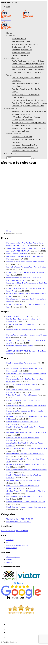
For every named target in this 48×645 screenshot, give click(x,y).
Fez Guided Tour (19, 38)
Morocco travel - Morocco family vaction (21, 324)
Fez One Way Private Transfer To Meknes (29, 103)
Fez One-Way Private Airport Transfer (28, 106)
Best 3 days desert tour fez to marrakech (21, 363)
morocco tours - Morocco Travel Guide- (21, 330)
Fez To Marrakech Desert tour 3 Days (28, 69)
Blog (8, 7)
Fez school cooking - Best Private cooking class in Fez (26, 283)
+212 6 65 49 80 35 (8, 531)
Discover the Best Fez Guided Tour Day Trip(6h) (24, 480)
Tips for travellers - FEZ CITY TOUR (19, 519)
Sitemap (9, 562)
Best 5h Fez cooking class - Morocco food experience (26, 507)
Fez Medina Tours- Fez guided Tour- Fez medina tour (26, 267)
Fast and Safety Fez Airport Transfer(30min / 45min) (26, 448)
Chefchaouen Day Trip (21, 47)
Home (9, 33)
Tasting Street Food (20, 55)
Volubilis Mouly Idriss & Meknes (25, 44)
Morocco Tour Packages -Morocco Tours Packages (25, 262)
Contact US (11, 153)
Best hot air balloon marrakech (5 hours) (21, 384)
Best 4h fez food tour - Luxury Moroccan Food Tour (25, 502)
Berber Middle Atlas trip (22, 41)
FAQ (8, 542)
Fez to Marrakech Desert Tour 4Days (27, 72)
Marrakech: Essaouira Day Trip (24, 145)
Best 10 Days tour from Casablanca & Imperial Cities (26, 406)
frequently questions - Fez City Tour (19, 346)
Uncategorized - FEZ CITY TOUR (18, 522)
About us (9, 540)
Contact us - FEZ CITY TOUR (17, 316)
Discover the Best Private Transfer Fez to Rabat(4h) (26, 432)
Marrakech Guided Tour (22, 136)
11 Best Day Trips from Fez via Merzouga (21, 395)
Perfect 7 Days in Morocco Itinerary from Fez (23, 400)
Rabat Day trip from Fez (22, 50)
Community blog (13, 557)
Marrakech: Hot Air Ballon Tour (25, 150)
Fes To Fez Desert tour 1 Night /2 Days (28, 61)
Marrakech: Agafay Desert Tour (25, 148)
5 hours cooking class (21, 52)
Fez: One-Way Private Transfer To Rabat (29, 100)
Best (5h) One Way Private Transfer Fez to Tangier (25, 427)
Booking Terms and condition (17, 545)
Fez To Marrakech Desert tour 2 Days (27, 66)
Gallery (9, 559)
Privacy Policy (11, 548)
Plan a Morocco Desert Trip (16, 254)
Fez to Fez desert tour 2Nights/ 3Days (28, 64)
